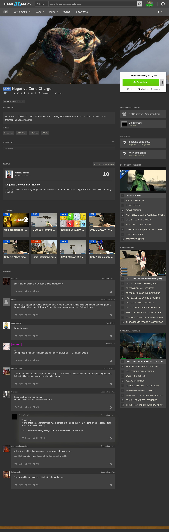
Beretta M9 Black (135, 234)
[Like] (5, 93)
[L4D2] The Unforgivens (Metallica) (143, 312)
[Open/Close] (113, 142)
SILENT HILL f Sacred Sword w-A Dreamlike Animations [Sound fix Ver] (145, 405)
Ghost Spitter (133, 196)
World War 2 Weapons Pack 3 (140, 390)
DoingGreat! (135, 122)
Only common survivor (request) (143, 293)
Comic (45, 133)
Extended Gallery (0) (13, 101)
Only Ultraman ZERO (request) (142, 283)
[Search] (139, 4)
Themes (34, 133)
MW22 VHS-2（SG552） (136, 376)
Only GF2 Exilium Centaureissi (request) (145, 278)
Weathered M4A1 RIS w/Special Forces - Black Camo (145, 215)
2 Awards (45, 93)
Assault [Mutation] (135, 381)
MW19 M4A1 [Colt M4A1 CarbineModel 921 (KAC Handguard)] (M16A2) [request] (145, 395)
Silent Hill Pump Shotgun (139, 220)
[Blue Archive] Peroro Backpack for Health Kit (145, 322)
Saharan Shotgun (135, 200)
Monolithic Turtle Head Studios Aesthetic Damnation (145, 362)
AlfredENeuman (22, 173)
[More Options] (162, 82)
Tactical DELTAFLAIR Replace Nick (143, 298)
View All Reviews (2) (104, 164)
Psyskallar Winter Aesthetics (141, 400)
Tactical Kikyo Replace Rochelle (143, 308)
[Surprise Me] (160, 12)
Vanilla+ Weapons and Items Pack (143, 366)
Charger (21, 133)
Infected (8, 133)
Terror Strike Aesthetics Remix (142, 386)
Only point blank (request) (140, 288)
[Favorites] (5, 11)
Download (142, 82)
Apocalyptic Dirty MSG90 (138, 224)
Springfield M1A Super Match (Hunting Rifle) (145, 317)
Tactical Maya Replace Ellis (140, 303)
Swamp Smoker (133, 210)
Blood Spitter (133, 205)
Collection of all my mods (140, 371)
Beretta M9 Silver (135, 239)
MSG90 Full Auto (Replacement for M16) (145, 229)
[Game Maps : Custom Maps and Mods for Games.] (17, 4)
